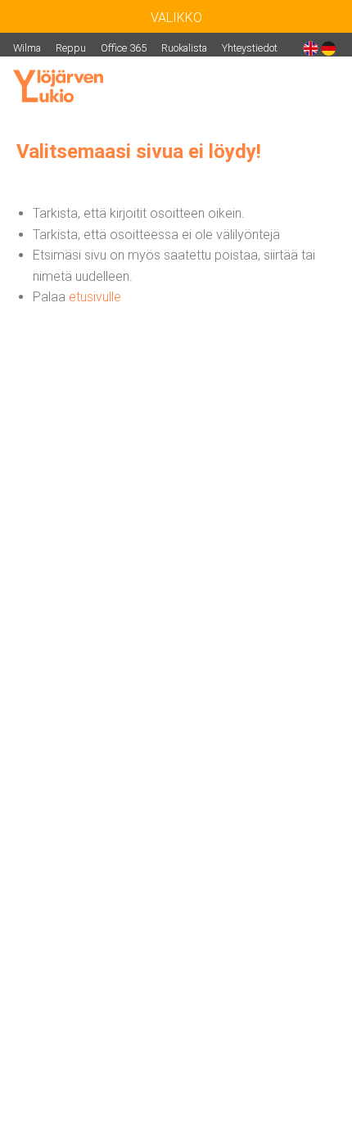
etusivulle (95, 297)
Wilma (27, 48)
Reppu (71, 48)
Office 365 (124, 48)
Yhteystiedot (250, 48)
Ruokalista (184, 48)
